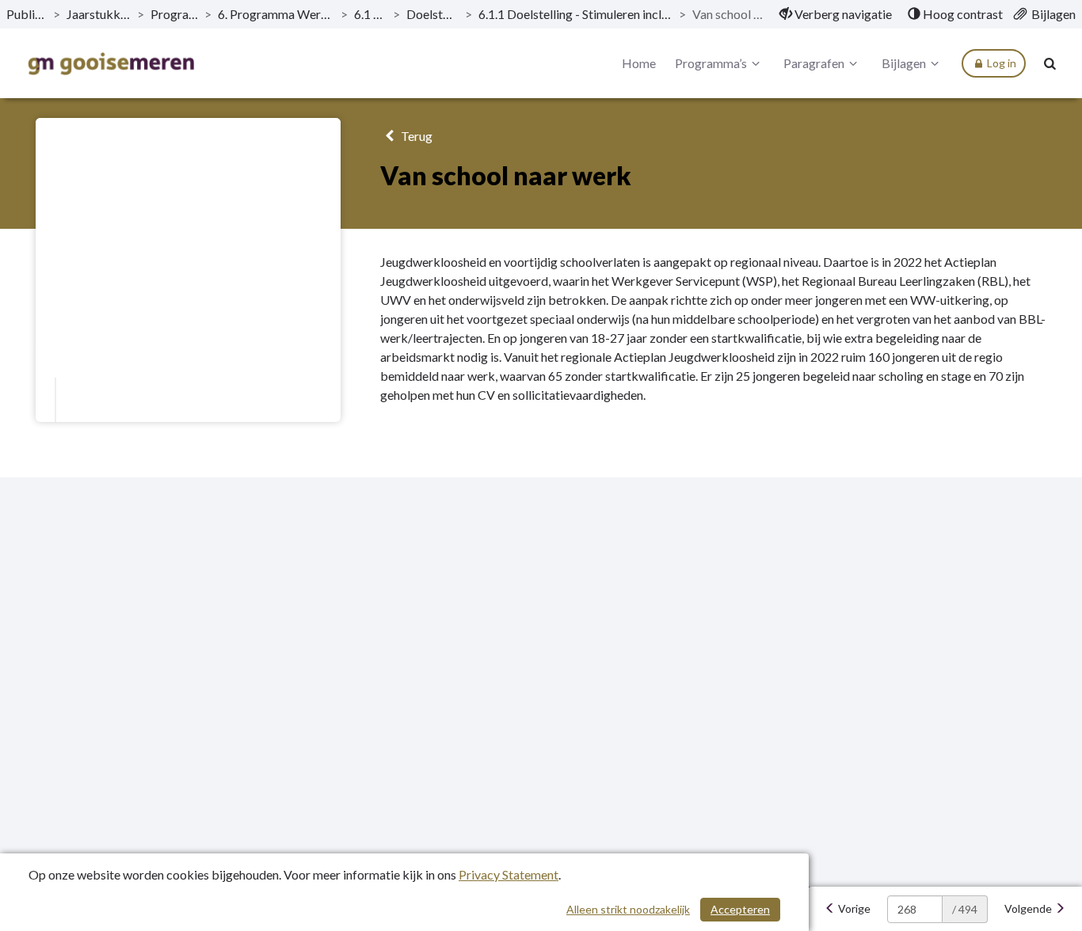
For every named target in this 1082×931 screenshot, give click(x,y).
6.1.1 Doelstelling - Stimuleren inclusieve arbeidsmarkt (575, 13)
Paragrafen (813, 62)
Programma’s (174, 13)
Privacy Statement (508, 874)
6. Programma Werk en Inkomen (275, 13)
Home (639, 62)
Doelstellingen (432, 13)
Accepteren (740, 909)
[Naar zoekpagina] (1050, 63)
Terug (415, 135)
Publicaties (26, 13)
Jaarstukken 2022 (99, 13)
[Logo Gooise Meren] (111, 64)
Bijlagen (904, 62)
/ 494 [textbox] (964, 909)
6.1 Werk (370, 13)
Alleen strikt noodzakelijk (628, 909)
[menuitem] (836, 14)
